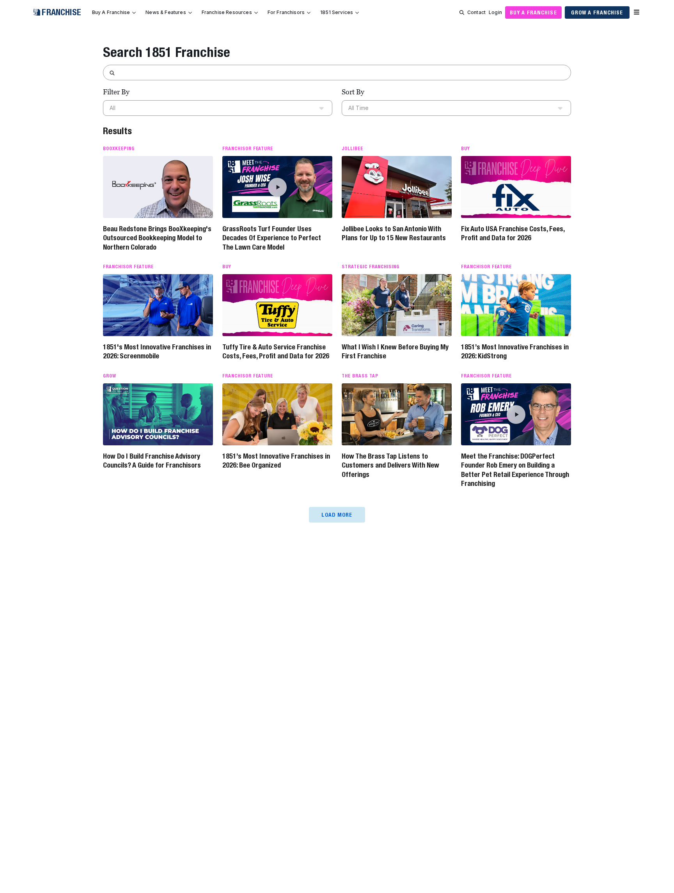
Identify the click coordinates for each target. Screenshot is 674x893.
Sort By (353, 92)
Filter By (116, 92)
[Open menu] (636, 12)
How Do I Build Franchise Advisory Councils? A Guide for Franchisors (152, 460)
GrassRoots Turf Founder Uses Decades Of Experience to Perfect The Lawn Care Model (271, 238)
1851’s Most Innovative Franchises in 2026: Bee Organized (276, 460)
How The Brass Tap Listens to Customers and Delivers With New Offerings (390, 465)
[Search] (461, 12)
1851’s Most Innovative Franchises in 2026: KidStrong (515, 351)
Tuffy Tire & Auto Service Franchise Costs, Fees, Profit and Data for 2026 (275, 351)
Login (495, 12)
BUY (465, 148)
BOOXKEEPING (119, 148)
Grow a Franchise (597, 12)
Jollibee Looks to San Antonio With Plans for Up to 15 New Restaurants (394, 233)
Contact (476, 12)
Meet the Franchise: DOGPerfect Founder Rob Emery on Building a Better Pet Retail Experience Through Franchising (515, 469)
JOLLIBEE (352, 148)
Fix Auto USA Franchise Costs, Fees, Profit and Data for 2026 (512, 233)
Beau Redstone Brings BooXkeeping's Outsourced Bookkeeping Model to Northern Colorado (157, 238)
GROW (109, 376)
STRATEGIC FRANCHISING (370, 266)
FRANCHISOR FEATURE (247, 148)
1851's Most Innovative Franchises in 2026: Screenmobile (157, 351)
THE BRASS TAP (360, 376)
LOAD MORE (336, 515)
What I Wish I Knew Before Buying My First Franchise (395, 351)
